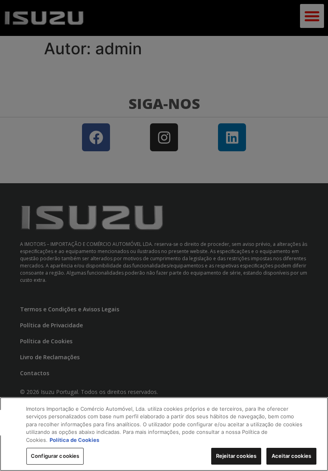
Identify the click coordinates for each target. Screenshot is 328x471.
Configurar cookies (55, 456)
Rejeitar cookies (236, 456)
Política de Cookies (74, 440)
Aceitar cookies (291, 456)
